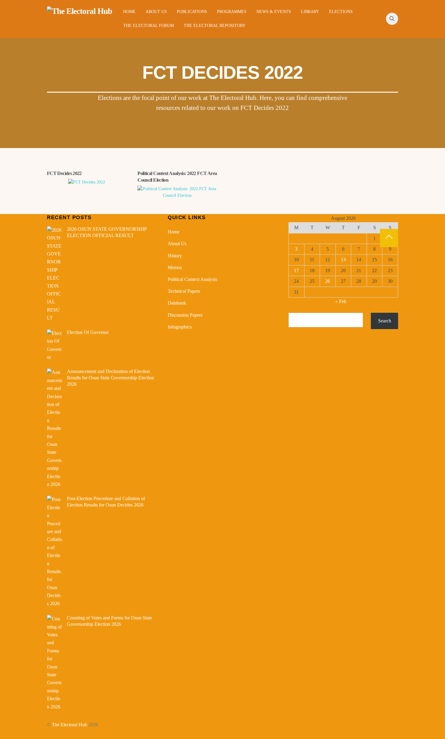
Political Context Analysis (192, 279)
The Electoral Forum (148, 25)
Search (384, 320)
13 (343, 259)
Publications (192, 11)
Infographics (180, 326)
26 (327, 281)
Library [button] (310, 11)
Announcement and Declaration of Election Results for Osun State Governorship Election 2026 (110, 378)
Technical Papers (184, 291)
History (175, 255)
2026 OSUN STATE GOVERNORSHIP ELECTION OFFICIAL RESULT (107, 232)
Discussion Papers (185, 315)
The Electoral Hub (69, 724)
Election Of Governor (88, 332)
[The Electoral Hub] (79, 11)
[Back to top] (389, 238)
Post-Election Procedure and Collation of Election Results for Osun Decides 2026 (106, 501)
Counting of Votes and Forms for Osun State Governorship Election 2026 (109, 621)
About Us (156, 11)
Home (129, 11)
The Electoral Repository (215, 25)
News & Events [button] (273, 11)
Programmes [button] (231, 11)
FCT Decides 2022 (64, 173)
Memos (175, 267)
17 (296, 270)
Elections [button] (341, 11)
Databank (177, 302)
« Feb (340, 301)
